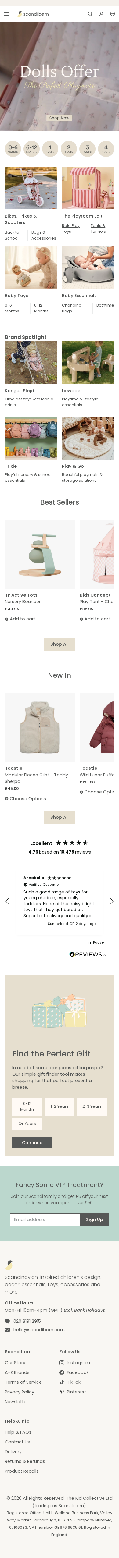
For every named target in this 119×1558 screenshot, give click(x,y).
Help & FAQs (18, 1432)
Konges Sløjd (19, 391)
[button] (7, 901)
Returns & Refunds (25, 1461)
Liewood (71, 391)
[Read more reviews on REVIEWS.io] (87, 955)
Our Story (15, 1363)
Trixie (11, 466)
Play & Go (73, 466)
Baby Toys (16, 296)
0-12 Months (27, 1106)
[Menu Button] (7, 14)
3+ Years (27, 1123)
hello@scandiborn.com (39, 1330)
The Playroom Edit (82, 216)
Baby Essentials (79, 296)
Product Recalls (22, 1471)
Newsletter (16, 1402)
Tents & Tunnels (98, 228)
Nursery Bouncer (23, 601)
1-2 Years (60, 1106)
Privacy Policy (19, 1392)
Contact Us (17, 1442)
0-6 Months (12, 308)
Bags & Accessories (43, 235)
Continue (32, 1143)
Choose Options (28, 799)
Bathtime (105, 305)
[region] (59, 901)
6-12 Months (41, 308)
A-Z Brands (17, 1372)
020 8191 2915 (27, 1321)
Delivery (13, 1452)
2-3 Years (92, 1106)
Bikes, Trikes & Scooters (21, 219)
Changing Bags (71, 308)
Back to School (12, 235)
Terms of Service (23, 1382)
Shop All (59, 644)
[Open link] (59, 76)
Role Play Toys (71, 228)
